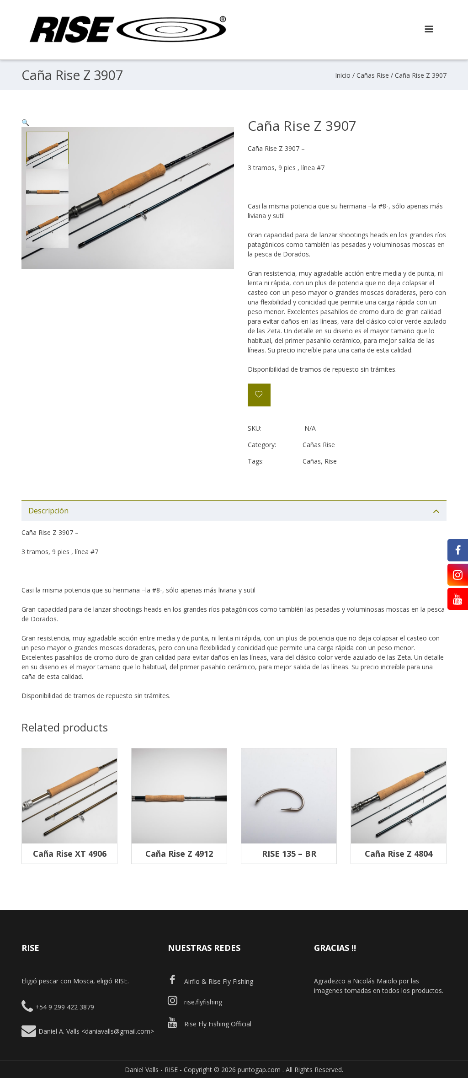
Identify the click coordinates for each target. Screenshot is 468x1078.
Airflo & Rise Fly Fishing (218, 981)
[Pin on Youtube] (457, 599)
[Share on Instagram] (457, 575)
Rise (330, 461)
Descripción (48, 511)
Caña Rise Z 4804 (398, 853)
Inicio (343, 75)
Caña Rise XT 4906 (69, 853)
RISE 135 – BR (289, 853)
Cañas (312, 461)
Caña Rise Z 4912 (179, 853)
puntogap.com (259, 1069)
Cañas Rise (372, 75)
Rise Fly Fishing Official (217, 1023)
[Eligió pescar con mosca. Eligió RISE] (127, 45)
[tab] (234, 510)
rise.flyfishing (203, 1002)
